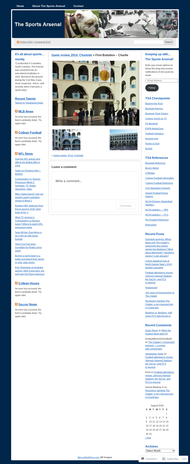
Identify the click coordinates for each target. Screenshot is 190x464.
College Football (29, 132)
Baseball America (154, 108)
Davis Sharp (151, 330)
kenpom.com (151, 138)
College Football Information (159, 178)
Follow (152, 88)
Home (20, 5)
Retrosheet (150, 225)
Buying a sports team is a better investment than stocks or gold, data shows (29, 259)
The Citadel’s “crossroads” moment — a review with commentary (160, 345)
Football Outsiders (154, 133)
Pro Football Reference (157, 220)
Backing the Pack (154, 103)
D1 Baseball (151, 123)
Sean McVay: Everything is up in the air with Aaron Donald (28, 235)
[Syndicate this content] (16, 111)
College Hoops (28, 283)
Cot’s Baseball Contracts (157, 188)
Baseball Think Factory (156, 113)
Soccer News (27, 304)
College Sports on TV (156, 118)
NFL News (25, 153)
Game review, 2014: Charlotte (72, 55)
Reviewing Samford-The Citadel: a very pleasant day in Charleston (159, 304)
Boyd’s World (152, 168)
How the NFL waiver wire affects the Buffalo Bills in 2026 (27, 162)
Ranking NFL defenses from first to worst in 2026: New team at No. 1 (29, 209)
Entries (26, 42)
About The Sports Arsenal (48, 5)
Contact (78, 5)
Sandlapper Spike (154, 354)
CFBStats (150, 173)
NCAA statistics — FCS (156, 215)
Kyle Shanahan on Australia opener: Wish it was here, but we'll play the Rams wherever (30, 270)
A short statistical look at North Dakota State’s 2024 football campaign (158, 264)
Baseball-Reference (155, 163)
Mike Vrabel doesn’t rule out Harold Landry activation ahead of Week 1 (29, 197)
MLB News (25, 111)
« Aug (148, 438)
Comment (125, 205)
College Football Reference (159, 183)
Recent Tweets (25, 98)
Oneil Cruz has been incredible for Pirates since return (28, 247)
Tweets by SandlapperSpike (29, 103)
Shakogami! (151, 287)
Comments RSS (42, 42)
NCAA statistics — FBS (156, 210)
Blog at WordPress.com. (89, 457)
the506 (148, 148)
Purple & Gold (152, 143)
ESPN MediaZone (154, 128)
